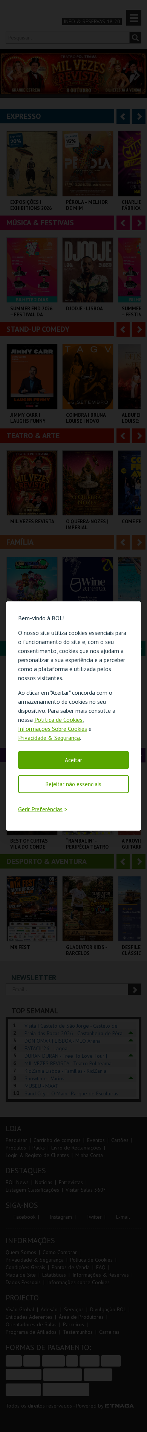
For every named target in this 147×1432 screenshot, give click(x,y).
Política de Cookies (58, 719)
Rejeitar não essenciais (73, 783)
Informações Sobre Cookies (52, 728)
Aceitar (73, 759)
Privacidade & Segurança (49, 737)
